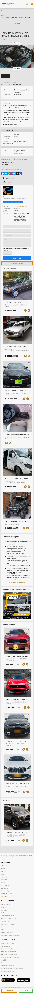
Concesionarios (6, 963)
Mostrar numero (18, 153)
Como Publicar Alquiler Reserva (11, 949)
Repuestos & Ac (6, 894)
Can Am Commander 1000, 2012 (17, 521)
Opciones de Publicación (9, 954)
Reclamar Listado (17, 263)
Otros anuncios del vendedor (13, 202)
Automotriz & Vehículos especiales (10, 13)
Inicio (2, 10)
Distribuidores (5, 904)
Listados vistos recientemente (11, 913)
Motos (3, 871)
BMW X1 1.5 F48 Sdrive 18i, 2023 (17, 784)
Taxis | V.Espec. (6, 891)
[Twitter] (5, 173)
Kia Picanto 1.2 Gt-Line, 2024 (16, 741)
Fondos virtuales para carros (10, 957)
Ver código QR (6, 169)
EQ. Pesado (5, 885)
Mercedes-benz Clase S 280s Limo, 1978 (17, 346)
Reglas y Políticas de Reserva (10, 935)
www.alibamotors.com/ (20, 206)
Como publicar (5, 946)
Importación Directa (7, 971)
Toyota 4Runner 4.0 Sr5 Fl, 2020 (17, 832)
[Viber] (11, 173)
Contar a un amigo (17, 76)
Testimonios (5, 927)
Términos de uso (6, 921)
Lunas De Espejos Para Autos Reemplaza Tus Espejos (17, 435)
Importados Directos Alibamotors (12, 968)
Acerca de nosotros (7, 916)
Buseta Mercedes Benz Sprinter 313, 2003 (17, 478)
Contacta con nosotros (8, 918)
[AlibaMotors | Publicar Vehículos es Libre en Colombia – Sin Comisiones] (7, 4)
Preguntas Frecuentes (8, 932)
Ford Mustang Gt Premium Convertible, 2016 (18, 699)
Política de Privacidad (8, 924)
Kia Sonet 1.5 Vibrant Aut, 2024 (17, 656)
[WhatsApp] (8, 173)
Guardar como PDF (7, 159)
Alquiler (3, 866)
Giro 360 (4, 960)
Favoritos (4, 910)
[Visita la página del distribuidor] (8, 190)
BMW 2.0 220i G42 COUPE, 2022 (16, 391)
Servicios (8, 10)
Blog (2, 930)
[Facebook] (2, 173)
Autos (2, 15)
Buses (3, 874)
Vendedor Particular (7, 966)
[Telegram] (14, 173)
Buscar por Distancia (7, 943)
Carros (3, 868)
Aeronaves (4, 888)
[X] (17, 173)
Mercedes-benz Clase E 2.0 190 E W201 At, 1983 (17, 302)
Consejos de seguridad (8, 952)
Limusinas (4, 880)
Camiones (4, 877)
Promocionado (7, 197)
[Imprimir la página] (20, 43)
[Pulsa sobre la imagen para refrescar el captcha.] (17, 249)
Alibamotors (16, 987)
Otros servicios (25, 13)
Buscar (3, 907)
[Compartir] (20, 173)
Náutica (3, 882)
